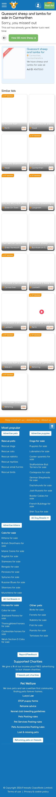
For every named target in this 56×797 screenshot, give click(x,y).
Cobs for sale (8, 610)
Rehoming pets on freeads (28, 740)
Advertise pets (10, 433)
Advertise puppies (40, 433)
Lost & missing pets (28, 732)
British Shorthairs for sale (12, 544)
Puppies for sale (38, 446)
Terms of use (14, 792)
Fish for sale (36, 625)
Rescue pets (8, 441)
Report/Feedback (28, 655)
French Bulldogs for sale (40, 505)
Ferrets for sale (38, 615)
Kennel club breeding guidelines (28, 711)
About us (46, 420)
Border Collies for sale (39, 497)
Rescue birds (8, 472)
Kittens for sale (9, 538)
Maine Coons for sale (12, 551)
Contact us (18, 420)
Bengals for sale (10, 567)
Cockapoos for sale (40, 472)
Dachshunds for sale (41, 485)
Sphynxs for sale (10, 577)
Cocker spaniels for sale (40, 458)
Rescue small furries (12, 467)
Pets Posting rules (28, 717)
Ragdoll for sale (9, 556)
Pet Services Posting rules (28, 722)
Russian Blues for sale (13, 582)
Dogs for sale (37, 441)
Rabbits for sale (38, 620)
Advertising (32, 420)
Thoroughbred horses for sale (13, 624)
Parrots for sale (38, 630)
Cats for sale (8, 533)
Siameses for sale (10, 562)
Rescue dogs (8, 446)
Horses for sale (10, 605)
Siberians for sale (10, 588)
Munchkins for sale (11, 593)
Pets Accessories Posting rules (28, 727)
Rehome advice (28, 706)
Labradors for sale (39, 451)
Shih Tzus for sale (39, 512)
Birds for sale (37, 610)
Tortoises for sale (39, 636)
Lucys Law (28, 696)
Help (7, 420)
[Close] (4, 38)
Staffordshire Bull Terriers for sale (39, 465)
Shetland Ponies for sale (12, 617)
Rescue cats (7, 451)
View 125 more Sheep (22, 38)
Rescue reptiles (9, 462)
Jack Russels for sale (41, 491)
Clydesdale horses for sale (13, 632)
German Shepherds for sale (40, 479)
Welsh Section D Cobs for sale (13, 640)
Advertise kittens (11, 525)
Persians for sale (10, 572)
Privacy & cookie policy (36, 792)
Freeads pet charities (28, 675)
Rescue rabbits (9, 457)
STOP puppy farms (28, 701)
